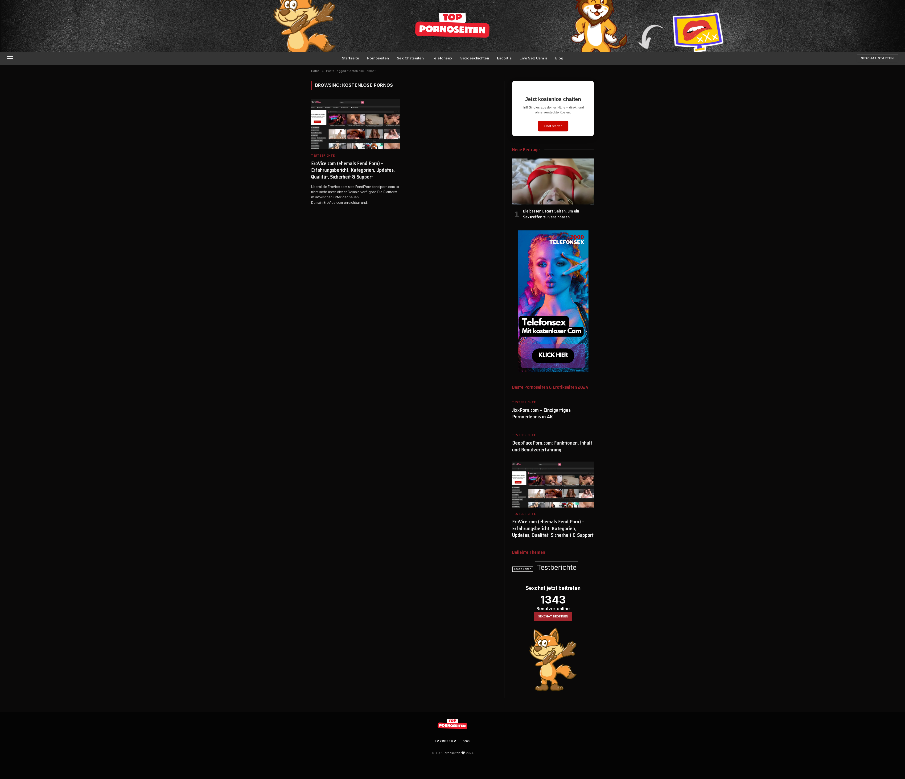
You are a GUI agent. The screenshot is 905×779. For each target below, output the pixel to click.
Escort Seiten (522, 569)
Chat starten (553, 126)
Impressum (446, 741)
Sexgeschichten (474, 58)
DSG (466, 741)
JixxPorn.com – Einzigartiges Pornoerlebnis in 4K (541, 413)
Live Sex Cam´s (533, 58)
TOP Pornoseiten (447, 753)
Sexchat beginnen (553, 616)
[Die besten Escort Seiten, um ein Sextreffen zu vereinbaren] (553, 181)
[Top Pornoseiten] (452, 26)
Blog (559, 58)
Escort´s (504, 58)
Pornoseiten (378, 58)
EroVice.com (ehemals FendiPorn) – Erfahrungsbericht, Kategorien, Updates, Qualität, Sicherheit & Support (353, 170)
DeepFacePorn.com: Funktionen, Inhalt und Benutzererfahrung (552, 446)
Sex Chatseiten (410, 58)
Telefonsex (442, 58)
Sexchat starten (877, 58)
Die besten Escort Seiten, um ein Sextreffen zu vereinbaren (551, 214)
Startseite (350, 58)
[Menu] (10, 58)
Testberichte (323, 155)
